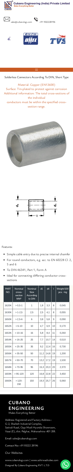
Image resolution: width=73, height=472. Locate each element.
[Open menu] (36, 70)
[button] (32, 61)
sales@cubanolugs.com (21, 21)
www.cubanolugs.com (17, 460)
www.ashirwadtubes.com (44, 460)
